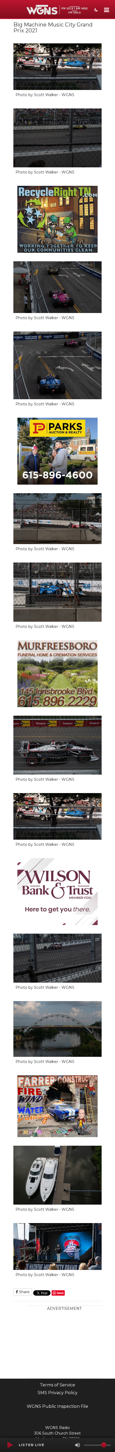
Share (24, 1291)
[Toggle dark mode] (95, 10)
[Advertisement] (64, 1344)
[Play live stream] (10, 1445)
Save (60, 1293)
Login (5, 1419)
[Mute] (77, 1445)
